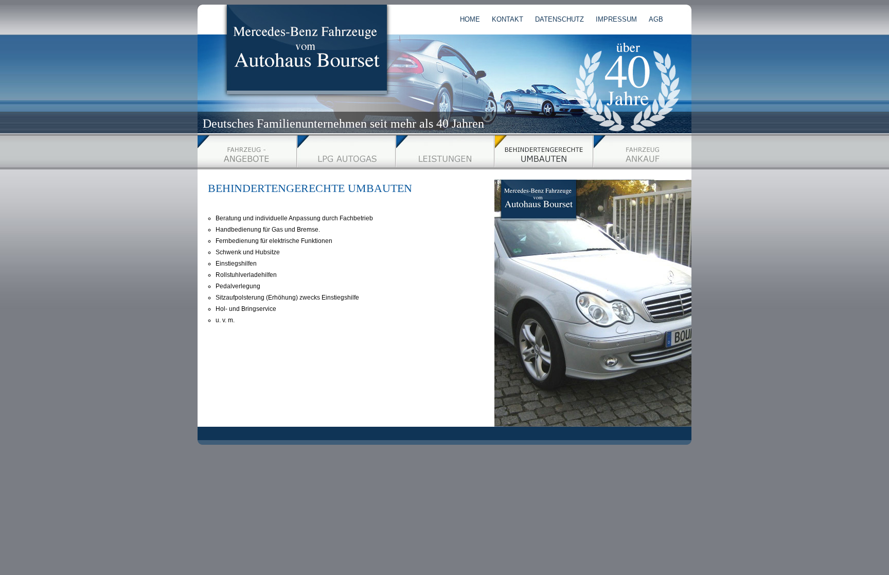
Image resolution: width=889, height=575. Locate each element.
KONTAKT (507, 19)
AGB (656, 19)
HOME (470, 19)
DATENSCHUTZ (559, 19)
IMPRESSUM (616, 19)
